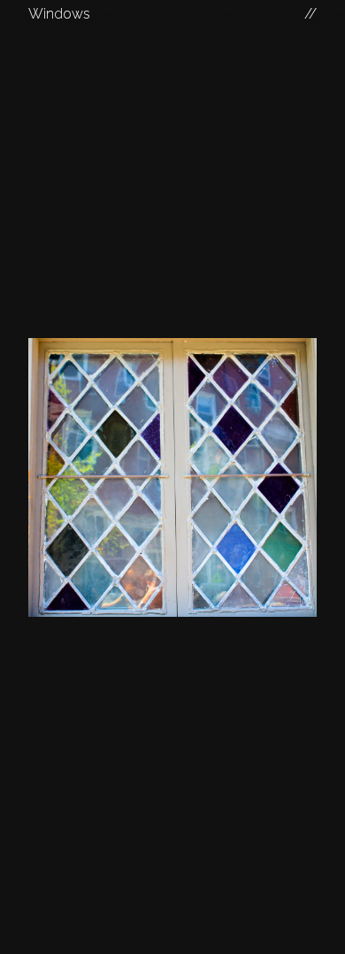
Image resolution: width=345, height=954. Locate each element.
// (310, 13)
